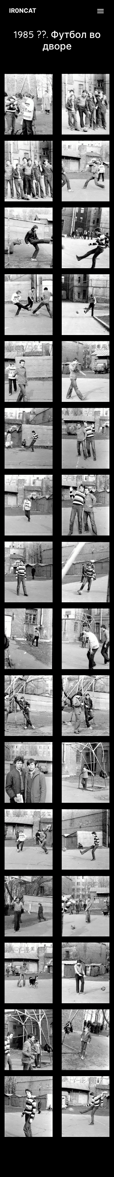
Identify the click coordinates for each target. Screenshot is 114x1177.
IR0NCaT (22, 10)
